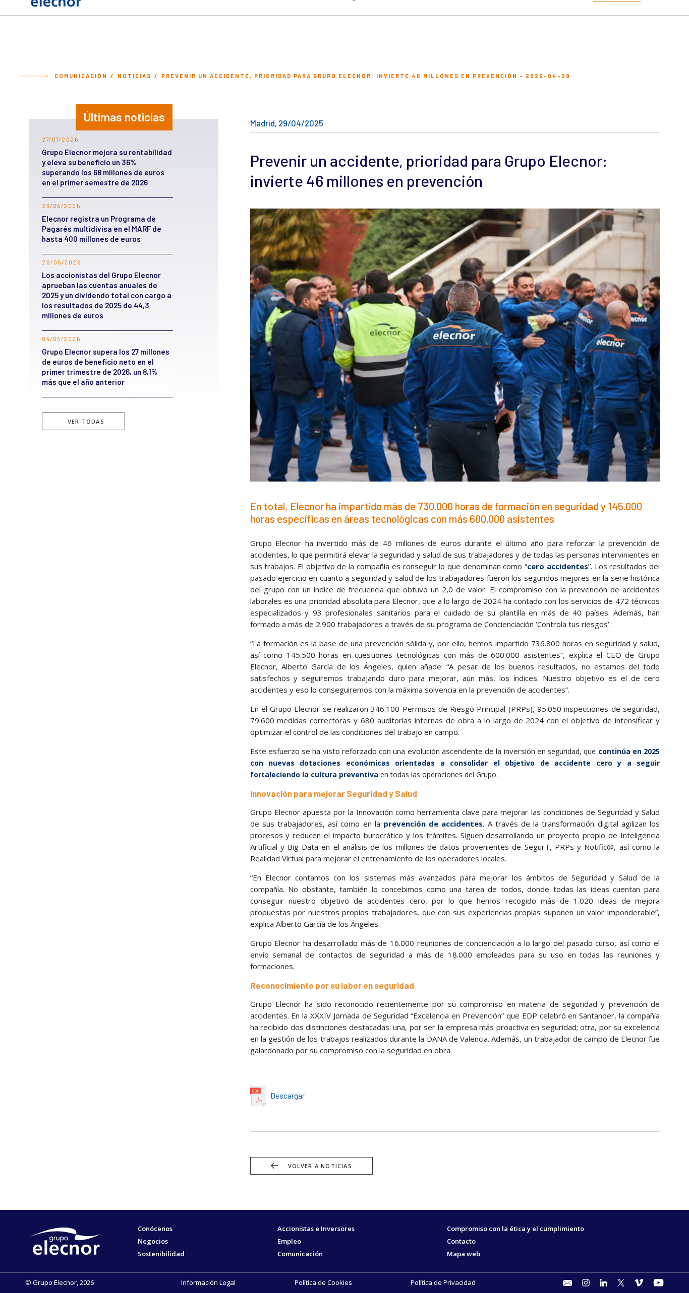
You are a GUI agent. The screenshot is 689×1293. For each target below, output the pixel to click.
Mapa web (463, 1253)
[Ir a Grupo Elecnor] (55, 8)
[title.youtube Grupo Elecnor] (658, 1282)
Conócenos (155, 1228)
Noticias (134, 76)
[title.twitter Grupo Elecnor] (621, 1282)
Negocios (153, 1241)
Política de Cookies (323, 1282)
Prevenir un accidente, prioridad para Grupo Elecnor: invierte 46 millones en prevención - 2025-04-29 (365, 76)
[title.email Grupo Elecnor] (567, 1283)
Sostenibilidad (161, 1253)
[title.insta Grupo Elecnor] (586, 1282)
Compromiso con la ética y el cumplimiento (515, 1228)
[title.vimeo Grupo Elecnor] (639, 1282)
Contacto (461, 1241)
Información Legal (208, 1282)
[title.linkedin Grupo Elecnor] (603, 1282)
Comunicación (80, 76)
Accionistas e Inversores (316, 1228)
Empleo (289, 1241)
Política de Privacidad (443, 1282)
